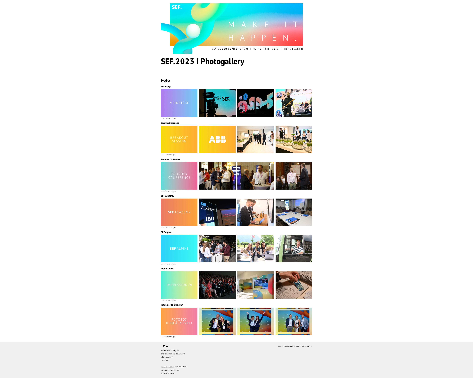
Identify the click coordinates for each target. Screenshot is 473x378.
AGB (297, 346)
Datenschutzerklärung (285, 346)
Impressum (306, 346)
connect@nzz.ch (166, 367)
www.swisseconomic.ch (169, 370)
